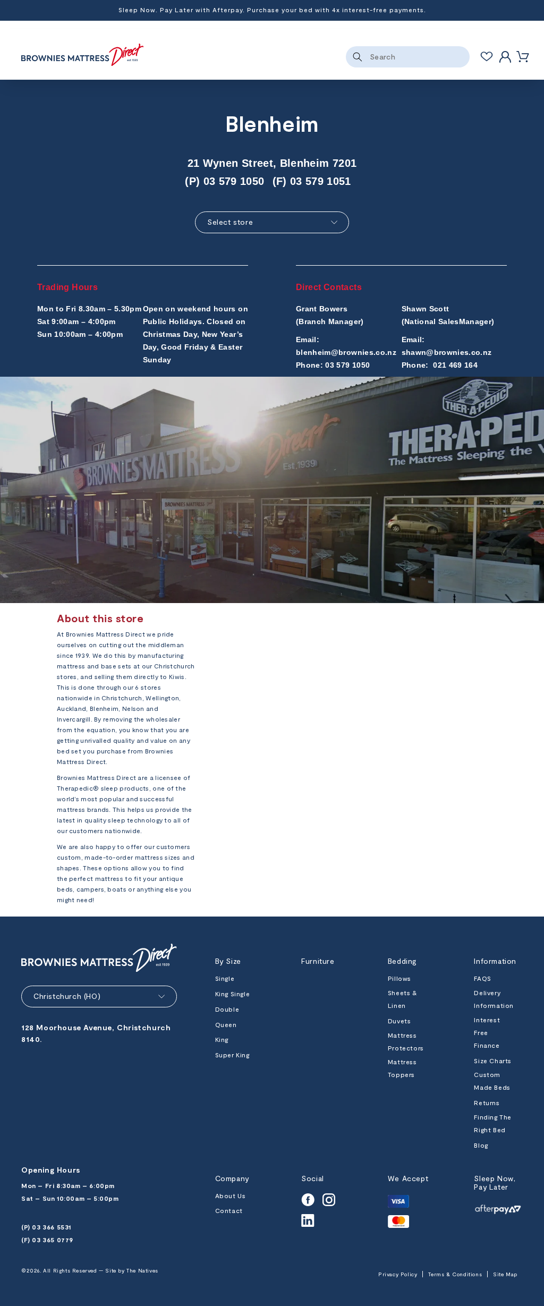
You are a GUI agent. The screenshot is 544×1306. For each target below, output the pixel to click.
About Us (230, 1195)
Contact (229, 1210)
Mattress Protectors (406, 1041)
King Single (232, 993)
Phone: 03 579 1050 (333, 365)
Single (225, 978)
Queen (226, 1024)
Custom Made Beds (492, 1081)
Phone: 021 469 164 (440, 365)
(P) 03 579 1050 (224, 181)
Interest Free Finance (487, 1032)
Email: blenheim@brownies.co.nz (346, 346)
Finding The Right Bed (493, 1123)
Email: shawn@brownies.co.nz (447, 346)
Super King (232, 1054)
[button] (522, 56)
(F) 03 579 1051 (312, 181)
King (221, 1039)
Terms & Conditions (455, 1274)
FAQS (482, 978)
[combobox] (408, 56)
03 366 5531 (51, 1227)
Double (227, 1009)
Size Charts (493, 1060)
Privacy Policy (397, 1274)
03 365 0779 (52, 1239)
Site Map (505, 1274)
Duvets (399, 1020)
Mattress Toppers (402, 1068)
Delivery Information (494, 999)
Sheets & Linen (402, 999)
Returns (486, 1102)
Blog (481, 1145)
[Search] (357, 57)
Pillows (399, 978)
